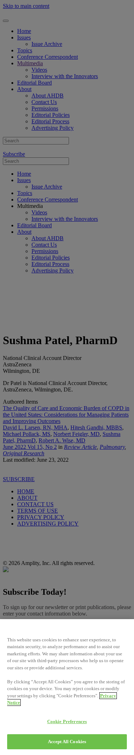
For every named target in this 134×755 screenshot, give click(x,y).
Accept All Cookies (67, 741)
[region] (67, 687)
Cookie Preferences (67, 721)
